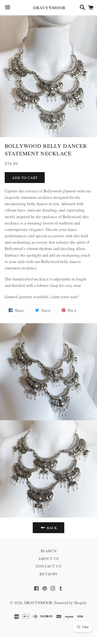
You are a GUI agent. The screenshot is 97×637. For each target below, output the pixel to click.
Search (48, 550)
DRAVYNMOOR (48, 7)
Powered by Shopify (70, 602)
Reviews (49, 573)
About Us (48, 558)
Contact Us (48, 566)
